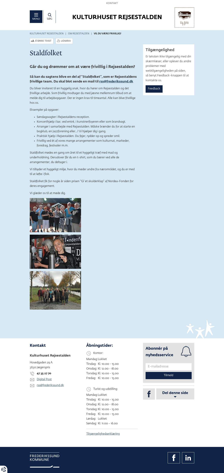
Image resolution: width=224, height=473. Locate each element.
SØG (49, 19)
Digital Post (44, 379)
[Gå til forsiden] (184, 17)
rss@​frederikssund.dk (116, 81)
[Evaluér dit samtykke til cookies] (3, 469)
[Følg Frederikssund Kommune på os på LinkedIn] (188, 457)
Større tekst (43, 41)
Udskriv (66, 41)
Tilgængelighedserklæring (103, 434)
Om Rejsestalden (78, 34)
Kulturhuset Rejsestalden (47, 34)
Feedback (154, 88)
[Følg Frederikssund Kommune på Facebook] (174, 457)
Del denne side (175, 393)
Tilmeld (168, 375)
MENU (36, 19)
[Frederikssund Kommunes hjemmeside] (44, 460)
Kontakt (112, 3)
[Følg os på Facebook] (149, 394)
